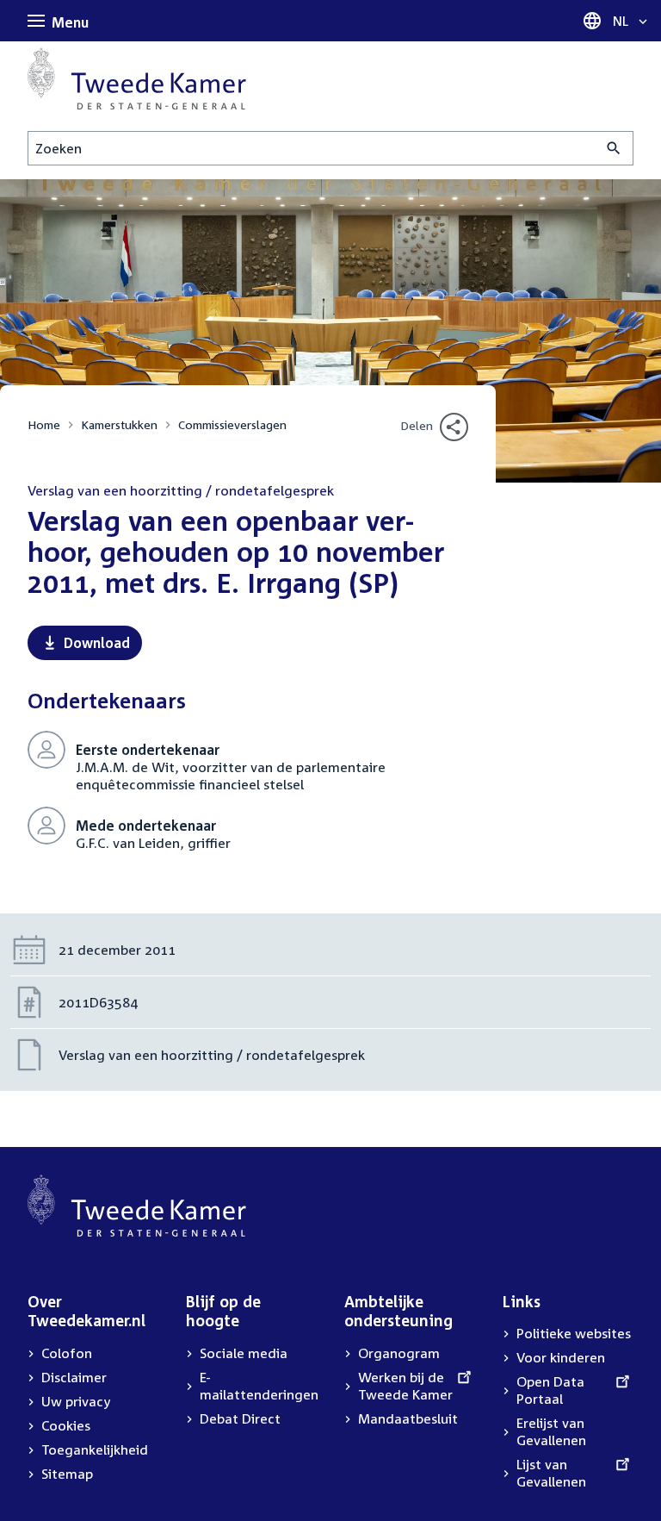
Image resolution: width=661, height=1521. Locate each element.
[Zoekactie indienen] (614, 148)
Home (44, 424)
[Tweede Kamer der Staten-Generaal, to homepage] (137, 78)
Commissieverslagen (232, 424)
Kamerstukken (119, 424)
